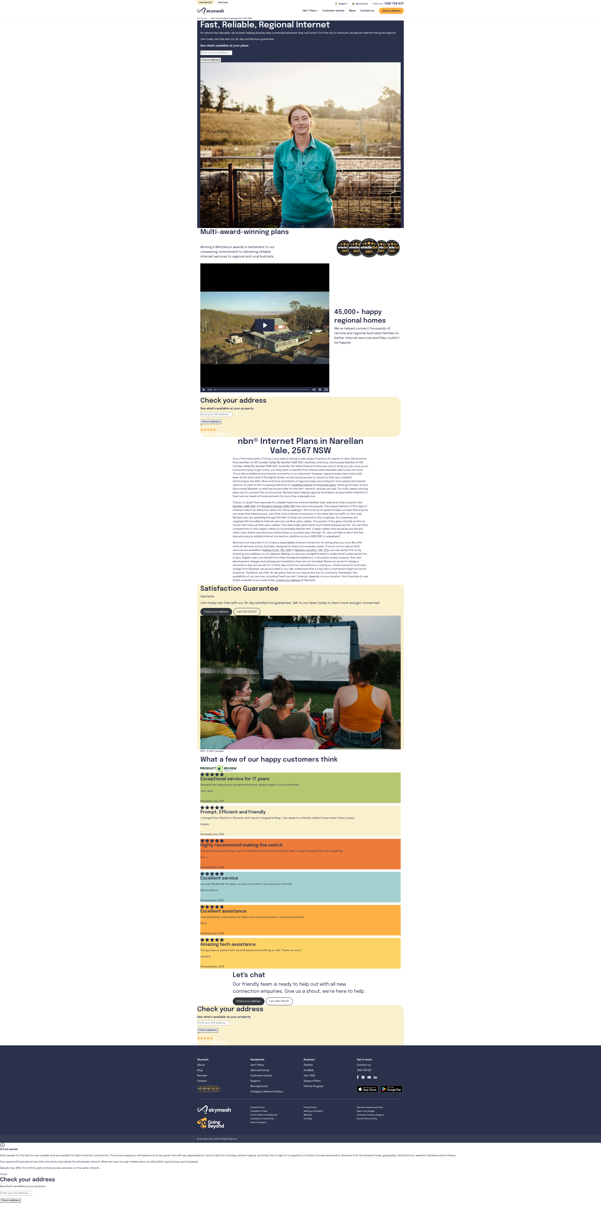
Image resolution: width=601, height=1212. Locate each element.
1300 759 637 (394, 3)
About (201, 1065)
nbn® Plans (257, 1065)
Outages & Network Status (266, 1091)
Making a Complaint (313, 1111)
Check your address (216, 611)
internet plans (327, 485)
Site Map (308, 1119)
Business (223, 2)
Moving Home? (259, 1086)
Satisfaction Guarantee (262, 1119)
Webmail (308, 1115)
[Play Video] (203, 389)
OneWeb (309, 1070)
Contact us (367, 10)
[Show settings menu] (320, 389)
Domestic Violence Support (370, 1115)
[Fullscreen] (326, 389)
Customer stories (333, 10)
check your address (288, 580)
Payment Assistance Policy (370, 1107)
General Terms (257, 1107)
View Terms (207, 596)
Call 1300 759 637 (247, 611)
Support (255, 1081)
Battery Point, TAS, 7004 (277, 550)
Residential (205, 2)
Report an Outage (366, 1111)
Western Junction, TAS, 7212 (312, 550)
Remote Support (258, 1122)
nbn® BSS (309, 1075)
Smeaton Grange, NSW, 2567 (278, 506)
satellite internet (302, 485)
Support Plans (312, 1081)
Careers (202, 1081)
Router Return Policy (367, 1119)
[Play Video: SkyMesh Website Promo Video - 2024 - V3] (265, 325)
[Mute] (314, 389)
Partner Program (314, 1086)
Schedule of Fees (258, 1111)
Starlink (308, 1065)
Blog (200, 1070)
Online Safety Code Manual (263, 1115)
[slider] (262, 389)
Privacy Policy (310, 1107)
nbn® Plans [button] (309, 10)
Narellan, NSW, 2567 (244, 506)
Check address (391, 11)
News (352, 10)
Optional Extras (259, 1070)
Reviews (202, 1075)
